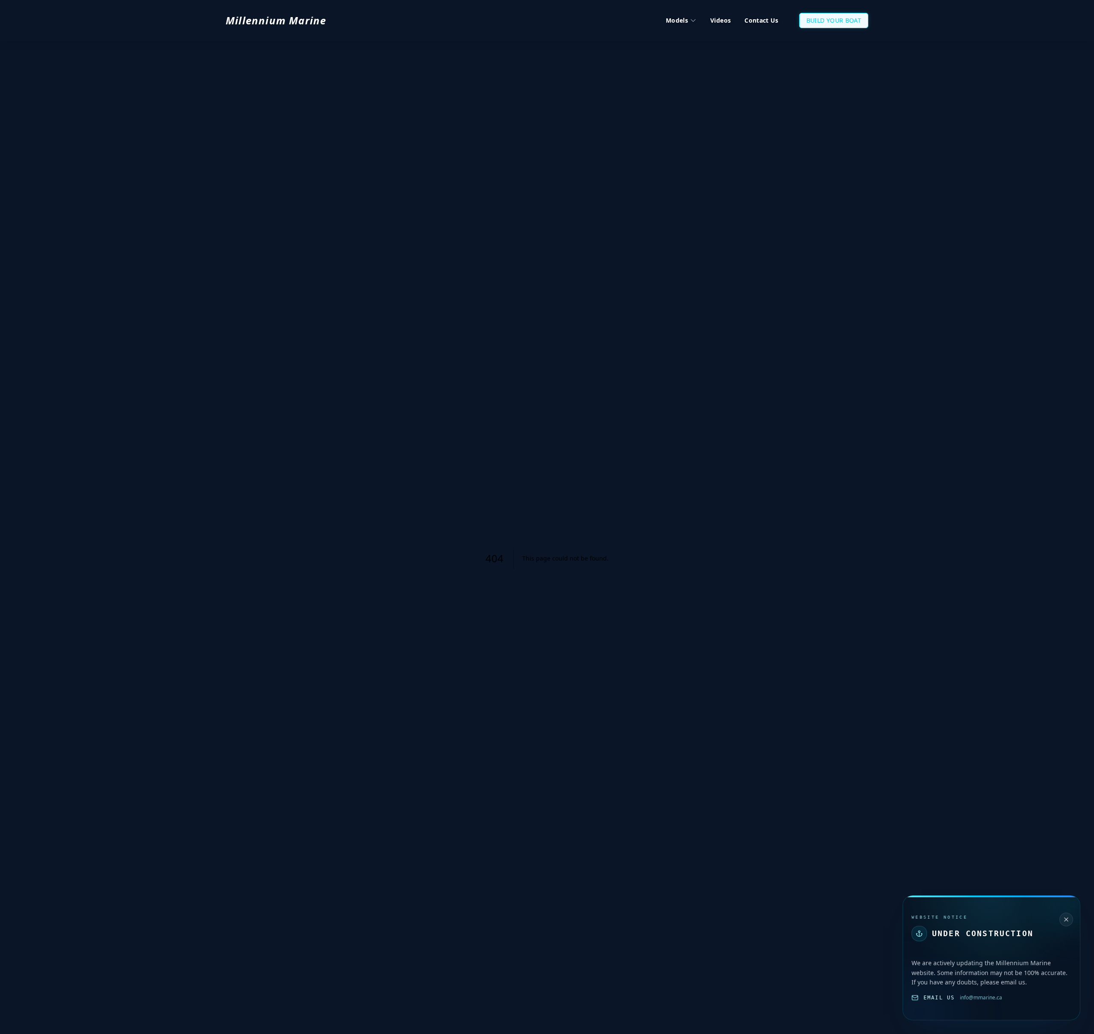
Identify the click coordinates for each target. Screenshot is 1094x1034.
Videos (720, 20)
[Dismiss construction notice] (1066, 919)
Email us (939, 998)
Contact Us (761, 20)
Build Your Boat (833, 20)
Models (677, 20)
